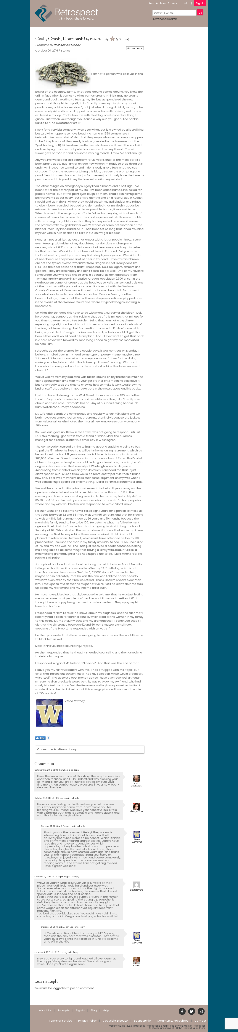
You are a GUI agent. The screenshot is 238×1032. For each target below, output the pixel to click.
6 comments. (135, 48)
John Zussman (136, 784)
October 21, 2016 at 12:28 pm (49, 876)
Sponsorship (142, 1020)
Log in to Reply (71, 769)
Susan (136, 965)
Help (185, 3)
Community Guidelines (172, 1020)
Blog (94, 1010)
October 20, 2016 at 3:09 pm (49, 769)
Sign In (200, 3)
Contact (200, 1020)
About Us (45, 1010)
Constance (136, 890)
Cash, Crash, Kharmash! (60, 39)
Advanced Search (164, 19)
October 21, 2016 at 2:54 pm (55, 826)
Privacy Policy (87, 1020)
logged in (59, 988)
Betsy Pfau (136, 811)
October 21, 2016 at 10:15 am (48, 798)
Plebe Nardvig (99, 39)
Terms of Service (60, 1020)
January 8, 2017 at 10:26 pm (48, 952)
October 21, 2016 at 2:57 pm (55, 926)
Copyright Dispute (115, 1020)
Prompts (64, 1010)
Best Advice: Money (67, 45)
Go (200, 12)
